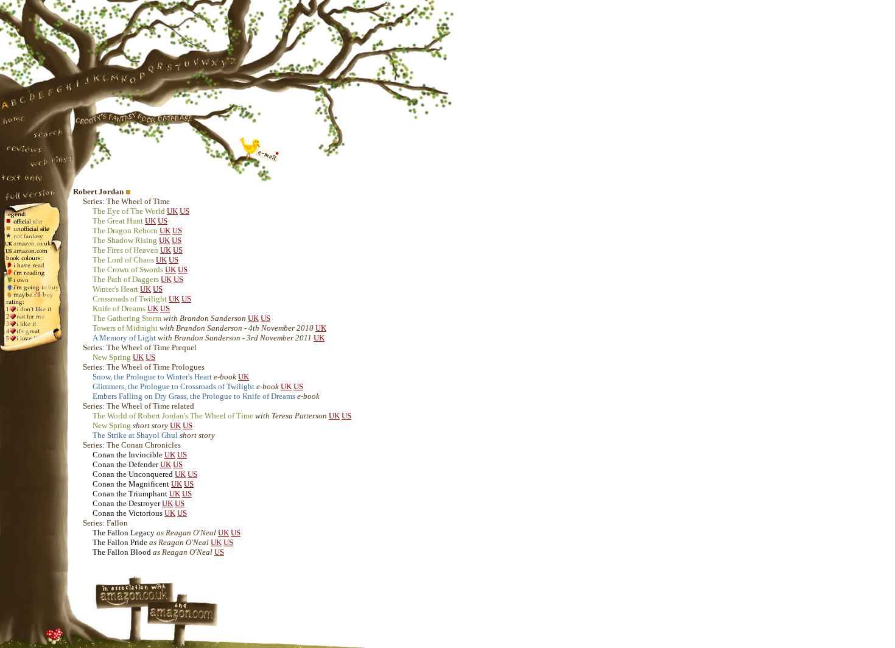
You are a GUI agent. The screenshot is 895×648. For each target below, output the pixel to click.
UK (172, 211)
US (184, 211)
